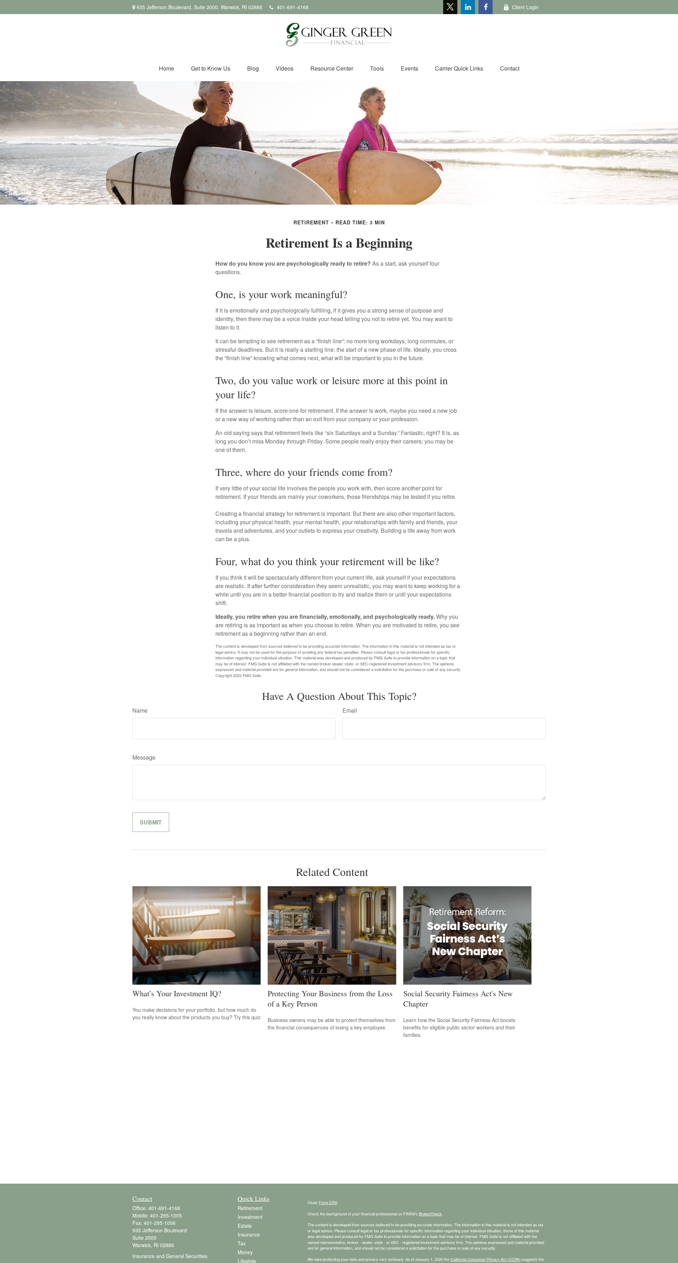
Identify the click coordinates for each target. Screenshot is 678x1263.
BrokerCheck (430, 1213)
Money (245, 1252)
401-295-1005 (166, 1215)
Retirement (250, 1207)
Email (350, 710)
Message (143, 757)
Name (140, 710)
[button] (166, 68)
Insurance (249, 1234)
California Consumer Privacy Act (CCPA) (486, 1259)
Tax (242, 1243)
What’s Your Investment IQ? (176, 993)
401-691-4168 (293, 7)
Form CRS (328, 1202)
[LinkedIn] (468, 7)
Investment (250, 1216)
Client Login (525, 7)
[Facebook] (485, 7)
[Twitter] (450, 7)
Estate (245, 1225)
